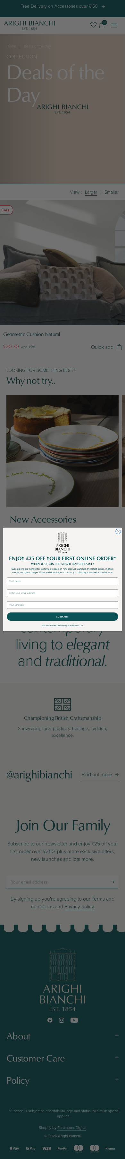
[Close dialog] (118, 531)
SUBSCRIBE (62, 616)
